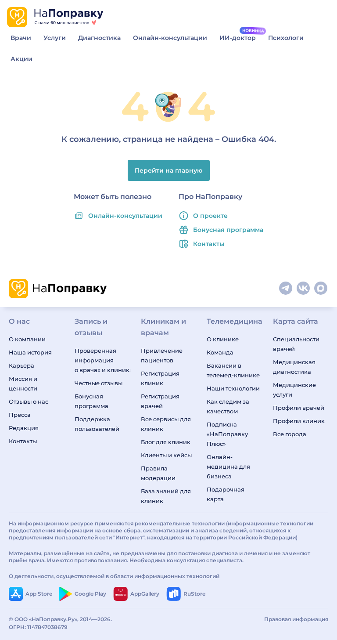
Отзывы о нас (28, 401)
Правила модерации (158, 473)
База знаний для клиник (166, 496)
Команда (220, 352)
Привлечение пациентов (162, 355)
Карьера (21, 365)
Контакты (209, 244)
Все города (289, 434)
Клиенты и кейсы (166, 455)
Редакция (24, 427)
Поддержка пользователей (97, 424)
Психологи (286, 38)
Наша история (30, 352)
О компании (27, 339)
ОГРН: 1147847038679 (38, 627)
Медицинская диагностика (294, 366)
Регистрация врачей (160, 401)
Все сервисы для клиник (166, 424)
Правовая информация (296, 619)
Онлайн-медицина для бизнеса (228, 466)
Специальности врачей (296, 344)
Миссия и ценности (23, 383)
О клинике (223, 339)
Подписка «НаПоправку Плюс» (227, 434)
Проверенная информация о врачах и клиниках (102, 360)
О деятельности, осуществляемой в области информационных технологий (114, 576)
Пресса (20, 414)
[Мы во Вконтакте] (304, 289)
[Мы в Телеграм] (286, 289)
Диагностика (99, 38)
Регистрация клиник (160, 378)
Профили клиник (299, 420)
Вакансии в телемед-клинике (233, 370)
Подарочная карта (225, 494)
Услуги (54, 38)
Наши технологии (233, 388)
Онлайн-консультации (170, 38)
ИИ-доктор (237, 38)
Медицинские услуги (294, 389)
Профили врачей (298, 407)
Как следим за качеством (228, 406)
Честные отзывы (98, 383)
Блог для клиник (165, 441)
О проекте (210, 216)
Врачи (21, 38)
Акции (21, 59)
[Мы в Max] (321, 289)
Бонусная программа (228, 230)
